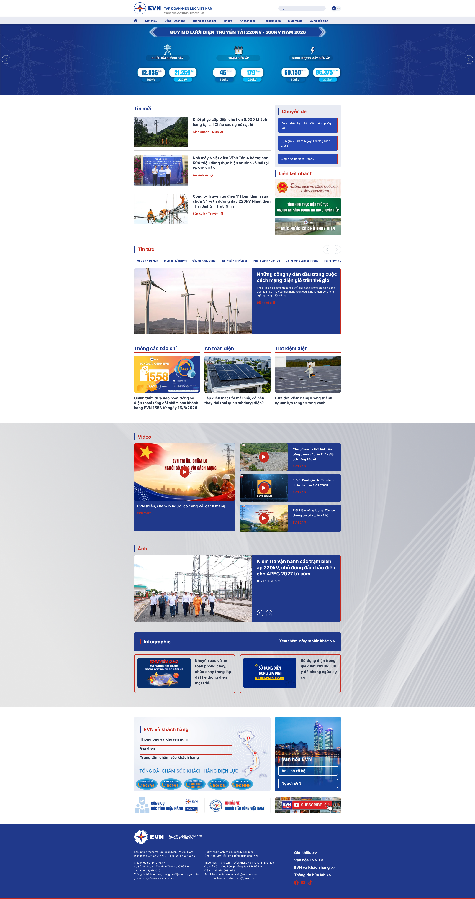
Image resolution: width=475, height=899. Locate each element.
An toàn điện (219, 348)
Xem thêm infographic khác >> (307, 641)
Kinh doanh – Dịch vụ (208, 132)
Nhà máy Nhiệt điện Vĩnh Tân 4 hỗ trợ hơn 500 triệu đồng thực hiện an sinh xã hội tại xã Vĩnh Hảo (231, 163)
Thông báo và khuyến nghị (164, 739)
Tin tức (146, 249)
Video (144, 437)
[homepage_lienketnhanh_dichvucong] (308, 187)
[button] (469, 59)
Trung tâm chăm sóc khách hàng (169, 757)
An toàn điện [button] (248, 20)
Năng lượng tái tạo (336, 260)
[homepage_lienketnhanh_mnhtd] (308, 226)
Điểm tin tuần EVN (175, 260)
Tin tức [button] (227, 20)
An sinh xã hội (203, 175)
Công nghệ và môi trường (302, 260)
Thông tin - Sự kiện (146, 260)
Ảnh (142, 549)
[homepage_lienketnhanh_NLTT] (308, 207)
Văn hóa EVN (297, 759)
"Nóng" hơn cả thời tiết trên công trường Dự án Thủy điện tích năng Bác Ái (314, 454)
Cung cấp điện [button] (319, 20)
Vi (333, 8)
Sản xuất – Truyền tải (208, 213)
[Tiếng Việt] (173, 8)
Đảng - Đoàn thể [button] (175, 20)
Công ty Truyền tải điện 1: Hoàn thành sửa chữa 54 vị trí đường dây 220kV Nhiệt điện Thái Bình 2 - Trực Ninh (232, 201)
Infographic (157, 641)
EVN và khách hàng (166, 729)
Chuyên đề (294, 111)
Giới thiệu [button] (151, 20)
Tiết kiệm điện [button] (272, 20)
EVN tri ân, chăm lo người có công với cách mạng (181, 506)
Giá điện (147, 748)
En (338, 8)
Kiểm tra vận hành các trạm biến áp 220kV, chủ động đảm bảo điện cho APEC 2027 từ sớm (296, 567)
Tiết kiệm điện (291, 348)
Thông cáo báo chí (204, 20)
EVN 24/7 (144, 513)
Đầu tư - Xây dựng (204, 260)
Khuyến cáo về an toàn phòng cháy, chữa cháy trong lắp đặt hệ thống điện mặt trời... (213, 671)
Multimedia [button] (295, 20)
